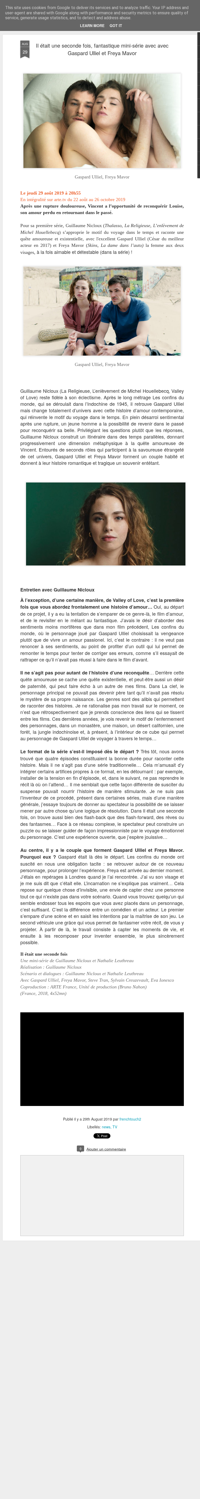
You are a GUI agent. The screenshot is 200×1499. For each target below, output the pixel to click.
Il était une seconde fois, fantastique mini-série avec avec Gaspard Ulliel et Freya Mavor (102, 49)
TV (115, 1126)
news (106, 1126)
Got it (116, 25)
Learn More (92, 25)
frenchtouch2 (130, 1119)
